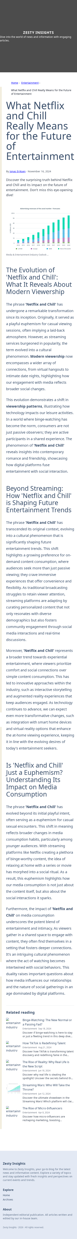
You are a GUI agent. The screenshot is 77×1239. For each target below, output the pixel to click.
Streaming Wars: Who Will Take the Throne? (46, 1087)
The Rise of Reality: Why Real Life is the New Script (46, 1064)
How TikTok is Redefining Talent (44, 1043)
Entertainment (30, 82)
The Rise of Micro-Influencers (42, 1108)
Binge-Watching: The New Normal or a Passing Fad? (47, 1022)
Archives (8, 1199)
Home (14, 82)
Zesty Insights (38, 32)
